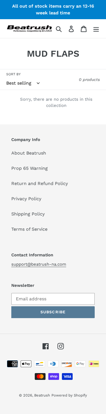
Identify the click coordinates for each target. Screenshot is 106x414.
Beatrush (42, 395)
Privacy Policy (26, 198)
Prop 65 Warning (29, 168)
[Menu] (96, 28)
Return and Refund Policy (39, 183)
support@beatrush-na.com (38, 264)
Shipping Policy (28, 214)
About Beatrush (28, 153)
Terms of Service (29, 229)
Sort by (13, 74)
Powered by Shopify (69, 395)
